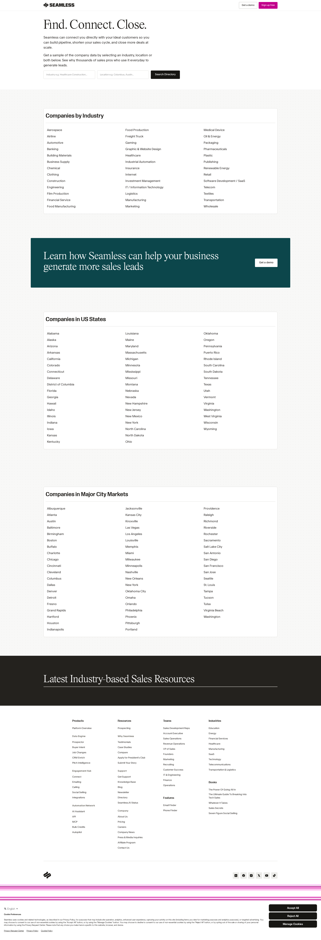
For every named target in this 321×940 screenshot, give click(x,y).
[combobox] (69, 75)
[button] (69, 75)
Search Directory (165, 74)
